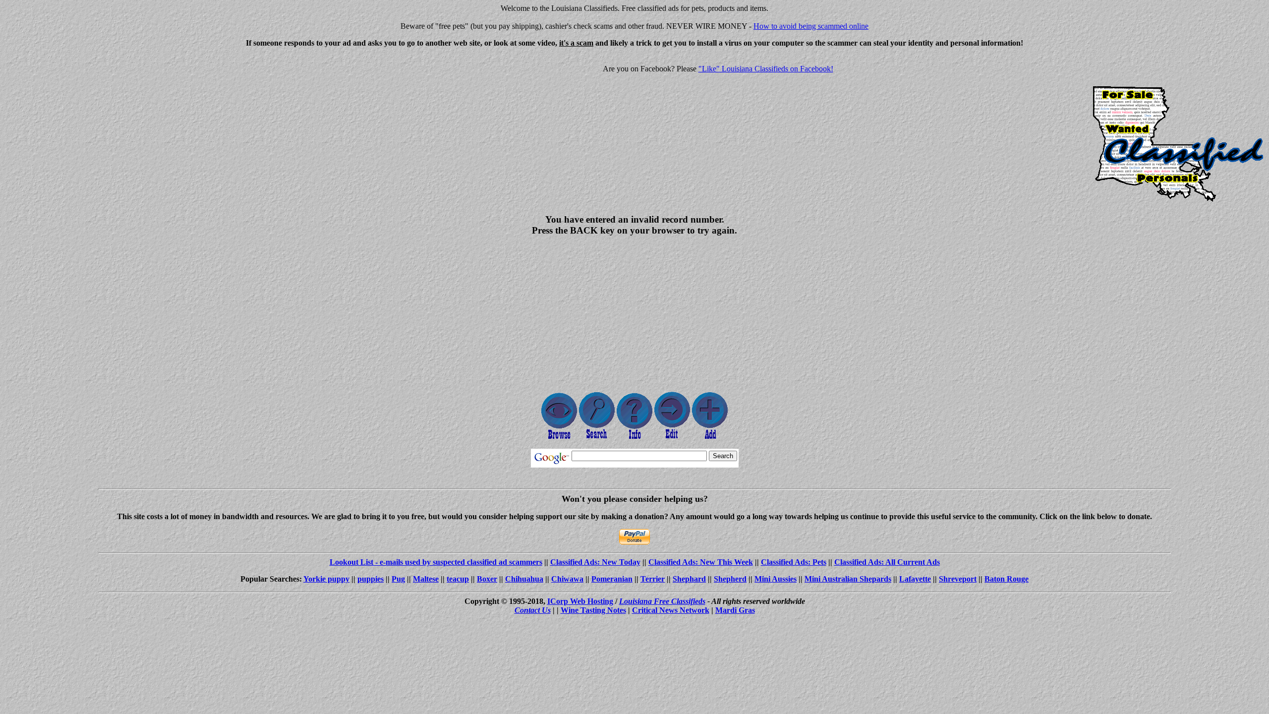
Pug (398, 579)
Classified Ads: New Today (595, 562)
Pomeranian (612, 579)
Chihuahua (524, 579)
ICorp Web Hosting (580, 601)
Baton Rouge (1006, 579)
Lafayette (915, 579)
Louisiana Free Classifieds (662, 601)
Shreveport (958, 579)
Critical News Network (670, 610)
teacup (458, 579)
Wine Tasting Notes (593, 610)
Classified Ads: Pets (793, 562)
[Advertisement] (87, 125)
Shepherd (730, 579)
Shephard (689, 579)
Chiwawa (567, 579)
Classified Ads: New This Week (700, 562)
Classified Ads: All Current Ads (887, 562)
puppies (370, 579)
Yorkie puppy (326, 579)
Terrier (652, 579)
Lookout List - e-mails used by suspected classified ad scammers (436, 562)
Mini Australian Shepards (848, 579)
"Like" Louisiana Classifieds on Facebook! (765, 68)
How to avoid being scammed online (810, 26)
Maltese (426, 579)
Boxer (487, 579)
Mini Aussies (775, 579)
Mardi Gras (735, 610)
